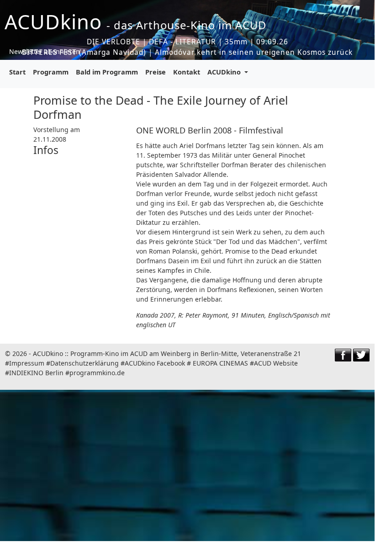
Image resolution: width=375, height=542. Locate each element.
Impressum (26, 363)
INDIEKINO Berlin (36, 372)
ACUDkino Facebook (155, 363)
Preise (155, 71)
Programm (51, 71)
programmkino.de (97, 372)
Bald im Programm (107, 71)
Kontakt (186, 71)
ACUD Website (276, 363)
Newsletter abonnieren (44, 51)
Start (17, 71)
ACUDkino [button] (225, 71)
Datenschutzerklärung (84, 363)
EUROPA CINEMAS (220, 363)
